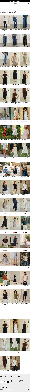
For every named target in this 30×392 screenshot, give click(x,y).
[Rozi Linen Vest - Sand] (15, 59)
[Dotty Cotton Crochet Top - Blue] (5, 169)
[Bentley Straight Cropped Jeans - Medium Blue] (5, 40)
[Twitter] (3, 387)
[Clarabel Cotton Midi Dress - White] (25, 113)
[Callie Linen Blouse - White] (25, 132)
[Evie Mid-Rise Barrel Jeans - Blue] (15, 40)
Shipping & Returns (20, 380)
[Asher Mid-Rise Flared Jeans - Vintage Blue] (15, 22)
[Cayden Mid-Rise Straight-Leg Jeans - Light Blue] (5, 59)
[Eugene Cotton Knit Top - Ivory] (25, 259)
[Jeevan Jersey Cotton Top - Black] (25, 77)
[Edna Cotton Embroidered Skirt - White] (15, 132)
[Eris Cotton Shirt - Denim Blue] (25, 223)
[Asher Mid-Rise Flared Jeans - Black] (5, 22)
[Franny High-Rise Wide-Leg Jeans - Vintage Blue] (25, 22)
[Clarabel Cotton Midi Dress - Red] (5, 132)
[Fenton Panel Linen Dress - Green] (5, 113)
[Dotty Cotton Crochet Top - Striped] (25, 169)
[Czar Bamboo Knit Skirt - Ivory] (25, 150)
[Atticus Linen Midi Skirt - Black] (15, 77)
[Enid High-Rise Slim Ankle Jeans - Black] (25, 296)
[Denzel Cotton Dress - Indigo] (15, 241)
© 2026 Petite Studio (2, 389)
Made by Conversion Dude (9, 389)
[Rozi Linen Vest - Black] (5, 77)
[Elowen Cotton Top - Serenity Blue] (5, 259)
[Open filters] (15, 7)
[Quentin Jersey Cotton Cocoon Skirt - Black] (5, 95)
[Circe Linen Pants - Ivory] (25, 205)
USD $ (28, 389)
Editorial (11, 380)
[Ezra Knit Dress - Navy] (15, 278)
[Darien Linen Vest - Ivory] (25, 187)
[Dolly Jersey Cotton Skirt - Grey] (15, 223)
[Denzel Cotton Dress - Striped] (25, 241)
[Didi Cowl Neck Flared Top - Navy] (15, 169)
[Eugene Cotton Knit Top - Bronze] (5, 278)
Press (11, 381)
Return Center (19, 379)
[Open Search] (24, 1)
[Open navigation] (2, 4)
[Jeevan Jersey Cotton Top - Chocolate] (15, 95)
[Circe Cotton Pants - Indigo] (15, 205)
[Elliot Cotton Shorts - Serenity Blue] (15, 259)
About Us (12, 379)
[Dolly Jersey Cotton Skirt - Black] (5, 223)
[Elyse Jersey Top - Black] (5, 296)
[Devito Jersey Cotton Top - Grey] (5, 205)
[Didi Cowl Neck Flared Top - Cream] (15, 150)
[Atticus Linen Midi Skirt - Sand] (25, 59)
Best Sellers (15, 317)
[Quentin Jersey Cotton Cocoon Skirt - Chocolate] (25, 95)
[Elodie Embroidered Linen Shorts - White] (5, 150)
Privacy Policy (20, 383)
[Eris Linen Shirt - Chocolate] (5, 241)
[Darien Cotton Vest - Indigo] (5, 187)
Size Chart (19, 381)
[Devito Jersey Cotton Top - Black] (15, 187)
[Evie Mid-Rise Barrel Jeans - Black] (25, 40)
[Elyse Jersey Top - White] (25, 278)
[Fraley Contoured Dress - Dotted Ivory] (15, 113)
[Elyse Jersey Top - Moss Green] (15, 296)
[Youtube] (6, 387)
